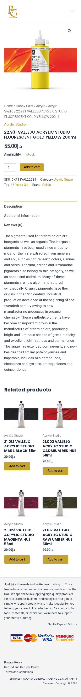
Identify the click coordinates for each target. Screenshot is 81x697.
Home (8, 106)
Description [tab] (13, 206)
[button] (69, 31)
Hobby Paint (24, 106)
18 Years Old (19, 185)
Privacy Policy (13, 662)
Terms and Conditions (18, 672)
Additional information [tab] (21, 216)
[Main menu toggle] (72, 11)
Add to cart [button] (17, 466)
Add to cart (32, 167)
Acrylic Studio (15, 124)
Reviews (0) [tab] (13, 225)
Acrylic (40, 106)
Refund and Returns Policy (21, 667)
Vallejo (46, 185)
